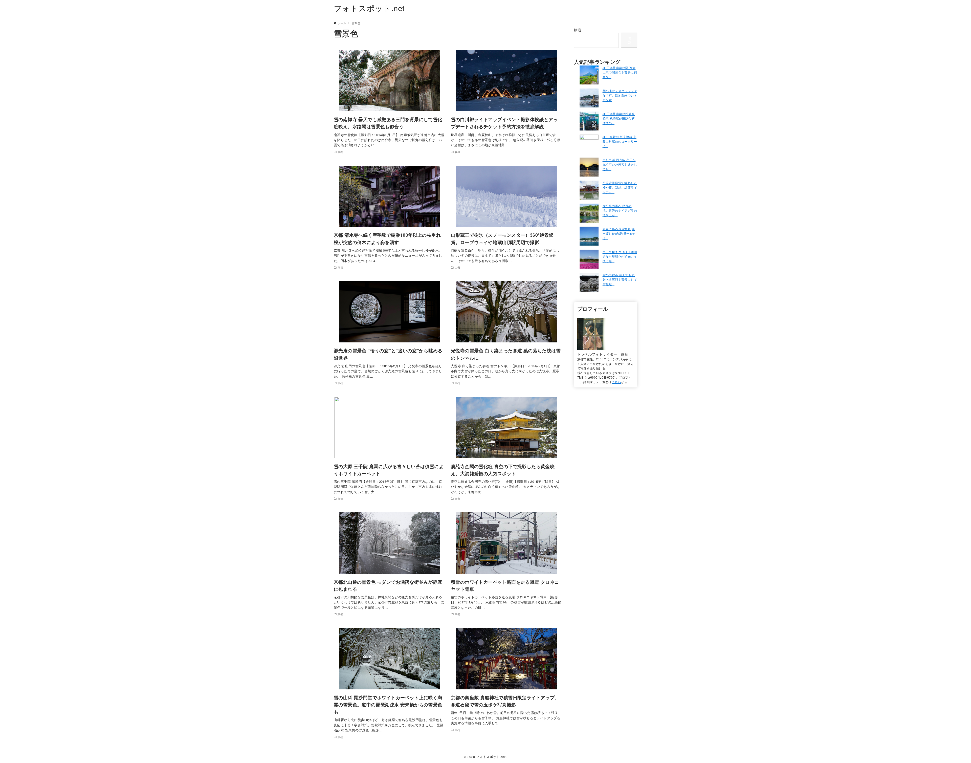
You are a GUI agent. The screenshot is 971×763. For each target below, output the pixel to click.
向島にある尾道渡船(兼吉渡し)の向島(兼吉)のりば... (620, 233)
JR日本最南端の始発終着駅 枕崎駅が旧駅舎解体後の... (619, 118)
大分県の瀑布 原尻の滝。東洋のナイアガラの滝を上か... (620, 210)
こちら (616, 382)
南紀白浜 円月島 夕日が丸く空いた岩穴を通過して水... (620, 164)
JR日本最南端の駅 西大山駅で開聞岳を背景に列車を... (620, 72)
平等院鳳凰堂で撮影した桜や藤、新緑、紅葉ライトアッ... (620, 187)
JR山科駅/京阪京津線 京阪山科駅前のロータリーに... (620, 141)
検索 (577, 29)
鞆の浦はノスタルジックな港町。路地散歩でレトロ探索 (620, 95)
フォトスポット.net (369, 7)
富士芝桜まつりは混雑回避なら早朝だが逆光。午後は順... (620, 256)
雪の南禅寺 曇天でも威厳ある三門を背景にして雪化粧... (620, 279)
